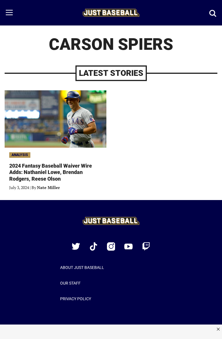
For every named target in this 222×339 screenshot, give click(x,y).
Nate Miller (48, 187)
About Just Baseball (82, 267)
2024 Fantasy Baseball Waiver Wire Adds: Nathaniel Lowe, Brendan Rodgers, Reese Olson (50, 172)
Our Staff (70, 283)
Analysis (20, 155)
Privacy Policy (75, 298)
